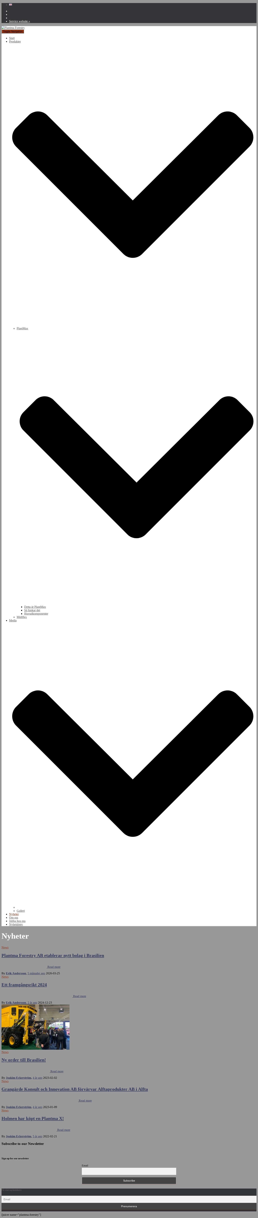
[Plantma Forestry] (13, 27)
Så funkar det (32, 610)
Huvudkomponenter (36, 613)
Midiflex (22, 617)
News (5, 947)
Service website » (19, 21)
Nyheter (14, 914)
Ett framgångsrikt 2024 (24, 984)
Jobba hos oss (17, 921)
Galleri (21, 910)
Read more (53, 966)
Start (12, 38)
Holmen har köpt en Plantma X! (33, 1118)
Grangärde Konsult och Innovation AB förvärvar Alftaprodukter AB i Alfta (75, 1089)
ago (36, 973)
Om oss (13, 917)
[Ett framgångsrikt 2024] (36, 1048)
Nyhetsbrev (16, 924)
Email (85, 1165)
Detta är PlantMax (35, 606)
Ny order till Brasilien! (24, 1059)
